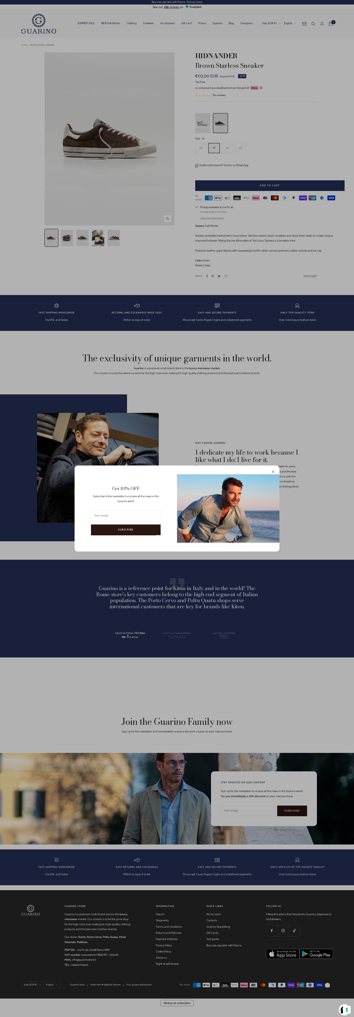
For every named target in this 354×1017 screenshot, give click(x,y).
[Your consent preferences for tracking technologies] (347, 1010)
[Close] (273, 471)
